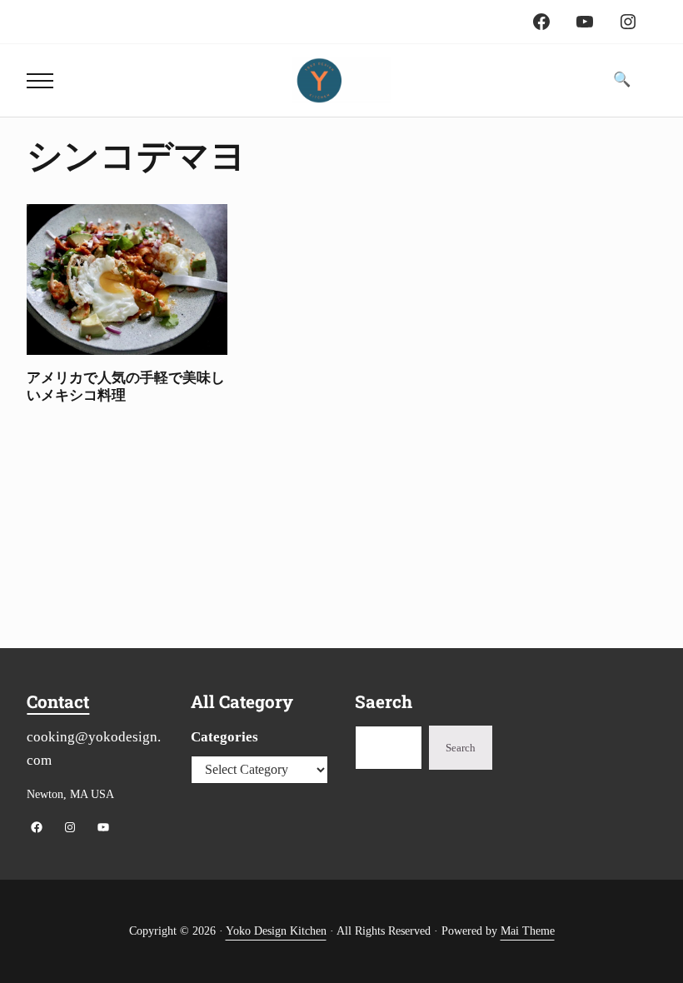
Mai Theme (528, 930)
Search (461, 748)
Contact (58, 701)
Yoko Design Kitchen (276, 930)
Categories (224, 737)
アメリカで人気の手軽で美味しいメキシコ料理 (126, 386)
